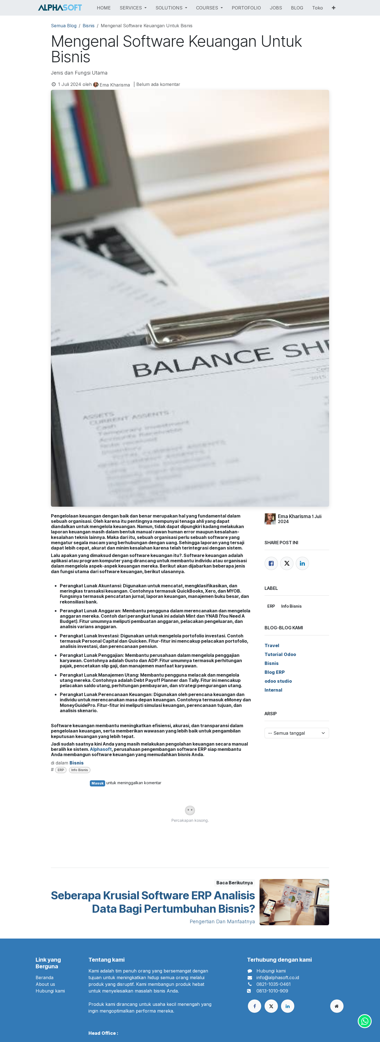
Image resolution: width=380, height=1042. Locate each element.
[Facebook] (271, 563)
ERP (61, 770)
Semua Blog (64, 25)
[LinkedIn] (302, 563)
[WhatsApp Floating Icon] (365, 1021)
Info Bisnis (79, 770)
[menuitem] (103, 7)
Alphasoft (101, 749)
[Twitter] (286, 563)
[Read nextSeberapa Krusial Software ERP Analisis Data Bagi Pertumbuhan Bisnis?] (294, 902)
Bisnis (89, 25)
